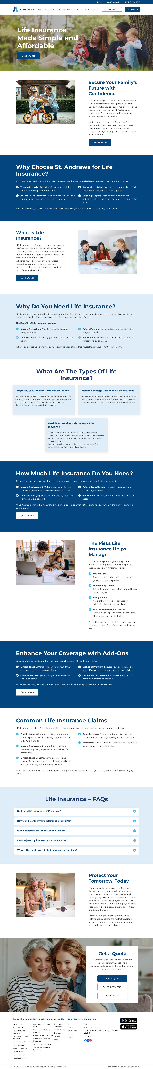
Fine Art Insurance (20, 1027)
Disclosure (58, 1033)
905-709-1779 (114, 987)
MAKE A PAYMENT (132, 2)
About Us (59, 1019)
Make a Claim (89, 1024)
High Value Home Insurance (19, 1032)
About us (81, 9)
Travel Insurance (19, 1055)
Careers (57, 1036)
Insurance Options (45, 9)
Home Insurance (19, 1045)
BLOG (99, 2)
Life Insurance (18, 1052)
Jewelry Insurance (20, 1048)
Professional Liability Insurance (41, 1040)
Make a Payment (90, 1027)
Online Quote (112, 978)
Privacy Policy (59, 1030)
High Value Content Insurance (20, 1037)
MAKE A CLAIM (113, 2)
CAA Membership (66, 9)
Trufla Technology (130, 1067)
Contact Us (93, 9)
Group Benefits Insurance (43, 1035)
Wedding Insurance (20, 1058)
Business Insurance (43, 1019)
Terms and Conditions (58, 1025)
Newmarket (72, 1031)
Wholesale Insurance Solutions (41, 1048)
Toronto (71, 1034)
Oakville (71, 1037)
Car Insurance (18, 1024)
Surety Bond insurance (42, 1044)
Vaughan (71, 1027)
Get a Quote (28, 55)
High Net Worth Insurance (23, 1042)
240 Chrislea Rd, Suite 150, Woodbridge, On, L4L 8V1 (101, 1032)
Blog (56, 1040)
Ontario (71, 1024)
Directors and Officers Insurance (42, 1025)
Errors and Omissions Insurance (41, 1031)
